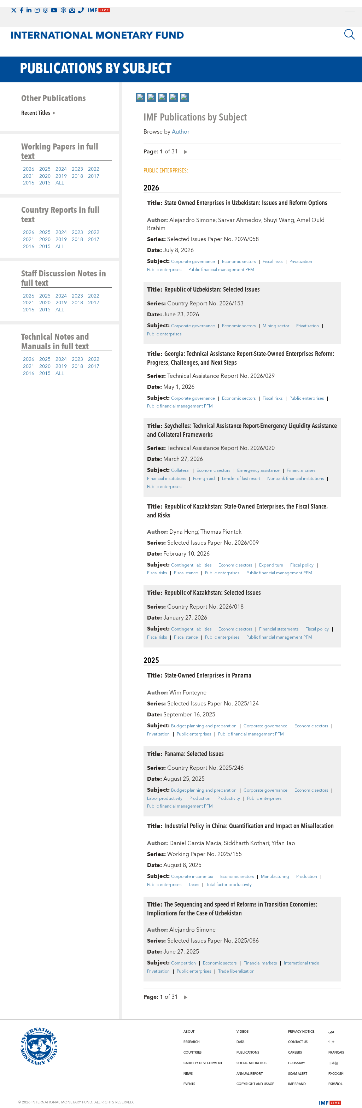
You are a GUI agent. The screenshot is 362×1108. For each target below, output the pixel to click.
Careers (295, 1052)
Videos (243, 1031)
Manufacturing (275, 877)
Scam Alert (297, 1074)
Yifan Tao (283, 843)
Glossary (296, 1063)
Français (336, 1052)
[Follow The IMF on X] (14, 10)
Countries (192, 1052)
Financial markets (260, 963)
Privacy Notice (301, 1031)
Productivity (228, 799)
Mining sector (276, 326)
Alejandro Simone (192, 220)
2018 (77, 176)
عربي (331, 1031)
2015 (45, 183)
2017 (93, 176)
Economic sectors (239, 262)
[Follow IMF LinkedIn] (29, 10)
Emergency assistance (258, 471)
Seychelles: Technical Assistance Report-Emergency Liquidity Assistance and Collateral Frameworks (242, 430)
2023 (77, 169)
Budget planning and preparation (204, 726)
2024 (61, 169)
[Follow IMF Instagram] (37, 10)
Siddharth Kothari (246, 843)
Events (189, 1084)
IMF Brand (297, 1084)
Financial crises (301, 471)
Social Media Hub (252, 1063)
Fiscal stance (186, 573)
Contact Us (298, 1042)
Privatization (301, 262)
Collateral (180, 471)
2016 (28, 183)
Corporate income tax (192, 877)
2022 (93, 169)
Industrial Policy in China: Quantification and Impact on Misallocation (249, 825)
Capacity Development (202, 1063)
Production (199, 799)
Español (335, 1084)
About (188, 1031)
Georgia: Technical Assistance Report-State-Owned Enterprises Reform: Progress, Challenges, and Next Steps (240, 357)
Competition (183, 963)
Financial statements (278, 629)
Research (191, 1042)
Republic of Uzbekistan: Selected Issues (212, 289)
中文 (331, 1042)
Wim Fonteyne (187, 693)
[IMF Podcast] (63, 10)
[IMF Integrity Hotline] (81, 10)
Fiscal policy (302, 565)
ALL (60, 183)
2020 (45, 176)
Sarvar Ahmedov (239, 220)
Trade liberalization (236, 971)
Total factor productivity (229, 885)
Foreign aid (204, 479)
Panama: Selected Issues (194, 753)
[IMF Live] (330, 1102)
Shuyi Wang (279, 220)
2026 (28, 169)
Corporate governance (193, 262)
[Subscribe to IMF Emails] (72, 10)
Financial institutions (166, 479)
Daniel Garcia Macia (195, 843)
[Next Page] (183, 151)
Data (240, 1042)
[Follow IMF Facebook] (21, 10)
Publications (248, 1052)
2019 (61, 176)
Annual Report (250, 1074)
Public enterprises (164, 270)
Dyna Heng (183, 532)
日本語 (333, 1063)
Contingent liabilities (191, 565)
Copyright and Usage (255, 1084)
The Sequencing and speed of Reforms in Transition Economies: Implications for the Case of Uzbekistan (232, 908)
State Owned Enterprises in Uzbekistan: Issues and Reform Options (245, 202)
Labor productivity (164, 799)
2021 (28, 176)
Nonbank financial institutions (295, 479)
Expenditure (271, 565)
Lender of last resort (241, 479)
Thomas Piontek (220, 532)
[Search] (349, 34)
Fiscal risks (272, 262)
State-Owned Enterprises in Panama (207, 675)
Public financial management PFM (221, 270)
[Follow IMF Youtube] (54, 10)
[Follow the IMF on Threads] (45, 10)
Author (180, 132)
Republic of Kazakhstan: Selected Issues (212, 592)
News (188, 1074)
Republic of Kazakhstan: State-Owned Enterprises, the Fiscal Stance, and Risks (237, 510)
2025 (45, 169)
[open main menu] (350, 15)
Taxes (193, 885)
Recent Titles (35, 112)
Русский (336, 1074)
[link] (140, 97)
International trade (301, 963)
